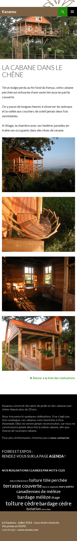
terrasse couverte (22, 486)
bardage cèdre (55, 503)
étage (55, 497)
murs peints (66, 486)
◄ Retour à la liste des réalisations (52, 378)
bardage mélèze (34, 497)
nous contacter (59, 437)
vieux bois (46, 509)
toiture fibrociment (19, 481)
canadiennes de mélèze (38, 491)
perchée (59, 480)
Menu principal (72, 11)
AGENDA (56, 456)
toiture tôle (40, 480)
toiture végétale (50, 486)
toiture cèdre (22, 503)
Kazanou (9, 11)
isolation (33, 508)
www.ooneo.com (28, 529)
